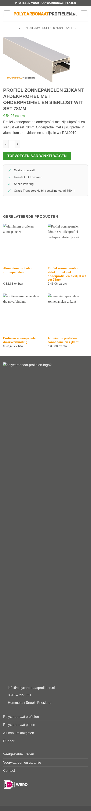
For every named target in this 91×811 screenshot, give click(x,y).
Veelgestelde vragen (18, 754)
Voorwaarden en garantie (22, 762)
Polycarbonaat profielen (21, 716)
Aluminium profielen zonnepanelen (51, 28)
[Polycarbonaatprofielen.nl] (45, 13)
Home (18, 28)
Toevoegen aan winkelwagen (37, 156)
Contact (9, 770)
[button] (7, 13)
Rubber (8, 741)
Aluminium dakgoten (18, 733)
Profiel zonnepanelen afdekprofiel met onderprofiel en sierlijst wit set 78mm (67, 274)
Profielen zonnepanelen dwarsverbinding (20, 340)
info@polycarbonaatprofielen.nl (31, 688)
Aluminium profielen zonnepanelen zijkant (63, 340)
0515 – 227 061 (19, 695)
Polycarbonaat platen (19, 725)
